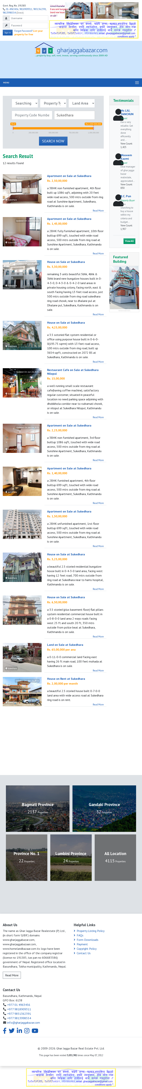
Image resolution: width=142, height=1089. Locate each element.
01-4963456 (12, 9)
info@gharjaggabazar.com (23, 1022)
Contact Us (84, 953)
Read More (98, 210)
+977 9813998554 (19, 1018)
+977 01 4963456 (18, 1005)
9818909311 (25, 9)
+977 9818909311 (19, 1009)
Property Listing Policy (90, 931)
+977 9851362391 (19, 1013)
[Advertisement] (71, 68)
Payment (82, 944)
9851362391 (39, 9)
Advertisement (124, 310)
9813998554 (9, 12)
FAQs (80, 935)
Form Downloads (87, 940)
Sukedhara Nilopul (15, 393)
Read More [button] (11, 975)
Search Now (53, 141)
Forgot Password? (23, 30)
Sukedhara (12, 199)
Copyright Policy (87, 948)
